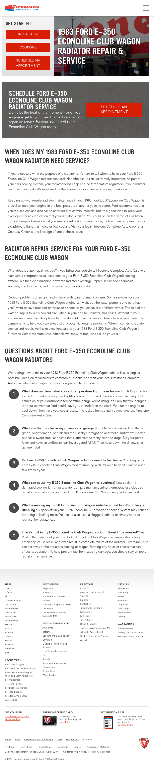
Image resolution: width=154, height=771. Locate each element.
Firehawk (9, 645)
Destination (10, 605)
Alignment (48, 589)
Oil (44, 655)
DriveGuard (10, 613)
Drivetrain (47, 640)
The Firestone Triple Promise (94, 636)
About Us (85, 589)
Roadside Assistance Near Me (95, 628)
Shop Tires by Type (14, 665)
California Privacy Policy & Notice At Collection (86, 752)
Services (47, 601)
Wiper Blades (49, 675)
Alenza (8, 589)
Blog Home (123, 589)
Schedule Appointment (91, 632)
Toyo (7, 653)
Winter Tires (11, 700)
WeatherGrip (11, 621)
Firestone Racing (13, 684)
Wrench (83, 640)
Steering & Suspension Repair (57, 605)
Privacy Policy (44, 747)
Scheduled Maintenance (54, 663)
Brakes (46, 593)
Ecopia (8, 625)
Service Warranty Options (130, 637)
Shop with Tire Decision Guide (20, 669)
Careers (84, 600)
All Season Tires (13, 601)
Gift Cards (85, 616)
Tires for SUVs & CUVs (16, 696)
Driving (121, 617)
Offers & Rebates (88, 624)
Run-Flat (9, 641)
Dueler (8, 637)
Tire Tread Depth (13, 692)
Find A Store (27, 34)
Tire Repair (48, 609)
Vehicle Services (50, 671)
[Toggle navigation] (146, 8)
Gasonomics (86, 612)
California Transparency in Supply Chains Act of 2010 (31, 752)
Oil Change (123, 609)
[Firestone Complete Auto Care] (22, 8)
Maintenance (124, 613)
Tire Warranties (12, 680)
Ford (17, 740)
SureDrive (9, 649)
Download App (125, 725)
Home (8, 740)
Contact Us (85, 604)
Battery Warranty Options (130, 633)
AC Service (48, 628)
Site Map (9, 747)
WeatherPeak (11, 609)
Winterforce (10, 617)
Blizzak (8, 597)
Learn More (65, 722)
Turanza (8, 629)
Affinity (8, 593)
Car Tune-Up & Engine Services (58, 636)
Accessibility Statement (98, 747)
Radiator (47, 659)
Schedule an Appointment (28, 63)
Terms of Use (25, 747)
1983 (59, 740)
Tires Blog (123, 593)
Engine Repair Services (54, 597)
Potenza (9, 633)
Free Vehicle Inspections (55, 651)
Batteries (47, 632)
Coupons (27, 47)
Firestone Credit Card (91, 608)
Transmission (49, 667)
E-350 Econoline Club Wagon (38, 740)
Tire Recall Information (16, 688)
